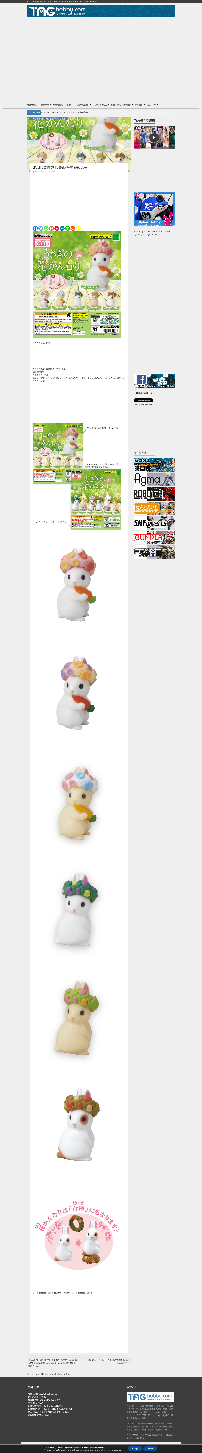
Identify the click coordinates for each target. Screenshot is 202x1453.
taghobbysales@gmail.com (145, 234)
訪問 (69, 104)
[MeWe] (62, 228)
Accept (135, 1448)
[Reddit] (72, 228)
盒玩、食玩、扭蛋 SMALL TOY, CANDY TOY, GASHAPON (48, 119)
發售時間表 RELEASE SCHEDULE (42, 1393)
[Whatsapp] (46, 228)
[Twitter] (40, 228)
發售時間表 (32, 104)
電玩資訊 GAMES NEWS (38, 1415)
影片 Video (151, 104)
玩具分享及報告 (100, 104)
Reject (150, 1448)
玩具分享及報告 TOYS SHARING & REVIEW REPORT (51, 1409)
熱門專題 (45, 104)
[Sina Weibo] (78, 228)
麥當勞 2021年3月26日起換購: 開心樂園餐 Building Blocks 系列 (108, 1361)
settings (117, 1450)
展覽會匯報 (58, 104)
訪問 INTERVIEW (35, 1403)
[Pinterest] (56, 228)
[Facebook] (35, 228)
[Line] (67, 228)
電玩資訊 (139, 104)
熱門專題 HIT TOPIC (37, 1396)
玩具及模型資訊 (82, 104)
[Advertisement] (101, 38)
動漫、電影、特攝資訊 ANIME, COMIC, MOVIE (48, 1412)
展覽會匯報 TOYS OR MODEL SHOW (44, 1400)
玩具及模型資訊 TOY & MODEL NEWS (45, 1406)
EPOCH (54, 172)
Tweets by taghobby (143, 404)
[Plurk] (51, 228)
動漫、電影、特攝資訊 (121, 104)
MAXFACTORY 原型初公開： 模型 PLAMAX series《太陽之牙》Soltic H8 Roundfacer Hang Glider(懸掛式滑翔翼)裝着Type (53, 1363)
